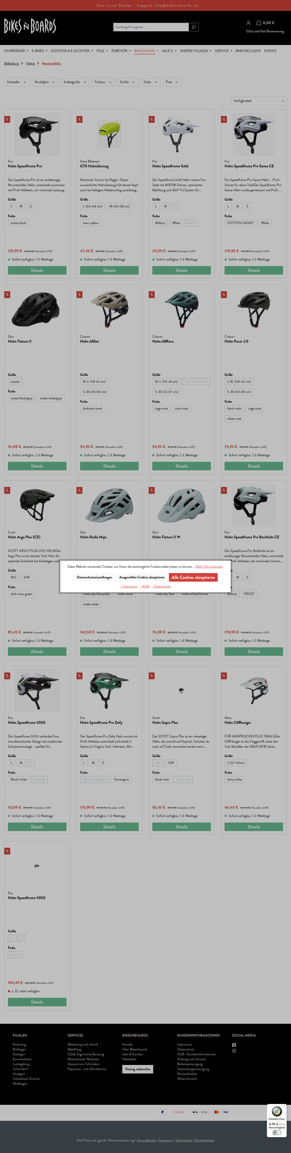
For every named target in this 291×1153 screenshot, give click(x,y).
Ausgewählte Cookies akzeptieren (141, 577)
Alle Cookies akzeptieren (193, 577)
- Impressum (129, 586)
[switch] (277, 1132)
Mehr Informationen (209, 566)
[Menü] (284, 1106)
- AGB (145, 586)
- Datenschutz (161, 586)
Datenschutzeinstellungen (94, 577)
